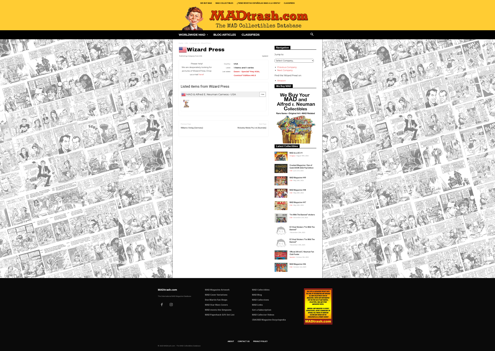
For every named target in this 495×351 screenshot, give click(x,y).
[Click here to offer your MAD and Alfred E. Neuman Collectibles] (295, 143)
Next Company (285, 70)
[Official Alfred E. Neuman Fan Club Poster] (281, 254)
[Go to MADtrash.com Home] (247, 18)
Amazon (281, 80)
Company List (194, 43)
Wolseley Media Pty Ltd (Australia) (251, 128)
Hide (262, 94)
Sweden (292, 257)
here (201, 74)
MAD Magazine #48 (298, 190)
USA (186, 43)
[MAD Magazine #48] (281, 193)
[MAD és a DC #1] (281, 156)
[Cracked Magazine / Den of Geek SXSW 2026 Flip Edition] (281, 168)
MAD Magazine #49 (298, 178)
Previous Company (287, 67)
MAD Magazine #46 (298, 264)
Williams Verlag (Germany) (192, 128)
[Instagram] (171, 305)
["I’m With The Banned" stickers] (281, 217)
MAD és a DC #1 (296, 153)
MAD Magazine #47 (298, 202)
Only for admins (187, 141)
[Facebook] (162, 305)
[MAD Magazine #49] (281, 180)
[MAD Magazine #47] (281, 205)
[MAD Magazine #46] (281, 267)
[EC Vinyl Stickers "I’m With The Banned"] (281, 230)
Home (181, 43)
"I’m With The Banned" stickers (302, 215)
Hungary (292, 156)
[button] (312, 34)
